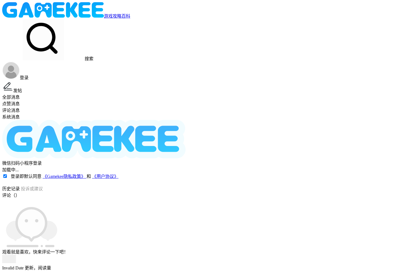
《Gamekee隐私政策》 (65, 176)
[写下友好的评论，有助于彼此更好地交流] (127, 200)
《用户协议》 (105, 176)
